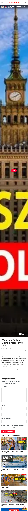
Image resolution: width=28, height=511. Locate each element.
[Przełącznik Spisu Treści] (23, 371)
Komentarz (4, 386)
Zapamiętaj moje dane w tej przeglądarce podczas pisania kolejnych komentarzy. (13, 426)
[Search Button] (26, 2)
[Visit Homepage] (14, 2)
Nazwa (3, 405)
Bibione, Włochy (5, 487)
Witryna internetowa (6, 418)
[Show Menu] (2, 2)
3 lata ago (12, 348)
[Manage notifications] (24, 507)
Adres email (4, 412)
